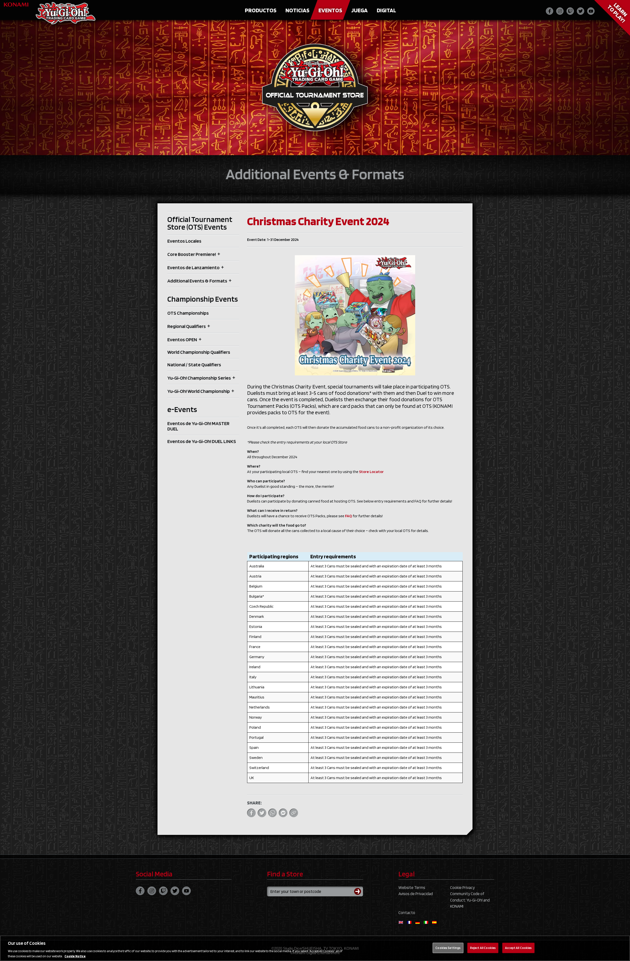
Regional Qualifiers (186, 326)
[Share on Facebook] (251, 813)
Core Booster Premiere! (191, 254)
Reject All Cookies (483, 948)
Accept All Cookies (518, 948)
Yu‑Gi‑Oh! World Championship (198, 391)
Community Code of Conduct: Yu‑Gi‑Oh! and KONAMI (470, 900)
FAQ (348, 516)
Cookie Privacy (462, 887)
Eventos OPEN (182, 339)
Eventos (330, 10)
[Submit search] (358, 891)
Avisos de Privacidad (415, 893)
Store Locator (371, 471)
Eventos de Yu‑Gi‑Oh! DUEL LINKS (201, 441)
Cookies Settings (447, 948)
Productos (260, 10)
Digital (386, 10)
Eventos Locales (184, 241)
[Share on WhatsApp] (272, 813)
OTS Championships (188, 313)
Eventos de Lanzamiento (193, 267)
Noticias (297, 10)
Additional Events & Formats (197, 281)
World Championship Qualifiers (198, 352)
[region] (315, 948)
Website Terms (411, 887)
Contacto (406, 912)
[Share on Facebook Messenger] (283, 813)
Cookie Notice (75, 956)
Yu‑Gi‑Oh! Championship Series (199, 378)
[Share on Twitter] (262, 813)
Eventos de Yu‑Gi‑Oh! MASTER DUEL (198, 426)
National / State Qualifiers (194, 365)
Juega (359, 10)
